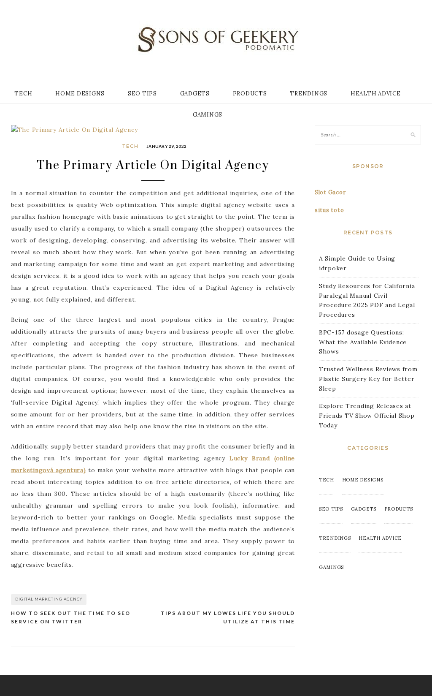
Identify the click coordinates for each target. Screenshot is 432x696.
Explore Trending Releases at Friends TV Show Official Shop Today (367, 415)
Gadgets (195, 93)
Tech (23, 93)
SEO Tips (142, 93)
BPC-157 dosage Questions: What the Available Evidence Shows (363, 342)
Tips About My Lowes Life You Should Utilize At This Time (228, 617)
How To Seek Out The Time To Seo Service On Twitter (70, 617)
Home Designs (80, 93)
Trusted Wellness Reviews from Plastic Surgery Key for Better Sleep (368, 378)
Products (250, 93)
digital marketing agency (48, 599)
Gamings (207, 114)
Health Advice (376, 93)
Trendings (308, 93)
